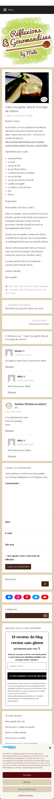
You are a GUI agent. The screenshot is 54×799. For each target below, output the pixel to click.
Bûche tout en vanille (15, 738)
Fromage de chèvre (33, 290)
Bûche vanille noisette (15, 732)
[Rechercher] (45, 583)
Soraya (18, 351)
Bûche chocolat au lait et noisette (21, 743)
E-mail (9, 533)
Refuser (27, 782)
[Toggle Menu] (45, 615)
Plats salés (13, 286)
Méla (30, 116)
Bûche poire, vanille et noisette (20, 727)
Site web (9, 544)
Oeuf (7, 293)
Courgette (13, 290)
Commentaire (12, 483)
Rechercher (10, 579)
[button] (50, 748)
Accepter (27, 775)
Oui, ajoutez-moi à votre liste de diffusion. (22, 558)
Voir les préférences (27, 789)
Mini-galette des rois (15, 721)
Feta (21, 290)
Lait (44, 290)
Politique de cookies (25, 795)
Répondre (9, 367)
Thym (13, 293)
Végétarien (43, 286)
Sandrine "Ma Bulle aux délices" (31, 404)
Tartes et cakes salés (28, 286)
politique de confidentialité (22, 698)
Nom (8, 522)
